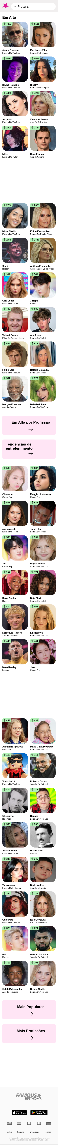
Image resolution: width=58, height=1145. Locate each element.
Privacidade (34, 1132)
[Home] (29, 1096)
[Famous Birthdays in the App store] (19, 1112)
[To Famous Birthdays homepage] (5, 6)
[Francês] (29, 1123)
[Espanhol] (19, 1123)
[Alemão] (48, 1123)
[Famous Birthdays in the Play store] (38, 1112)
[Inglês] (9, 1123)
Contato (20, 1132)
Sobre (9, 1132)
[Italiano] (39, 1123)
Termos (47, 1132)
